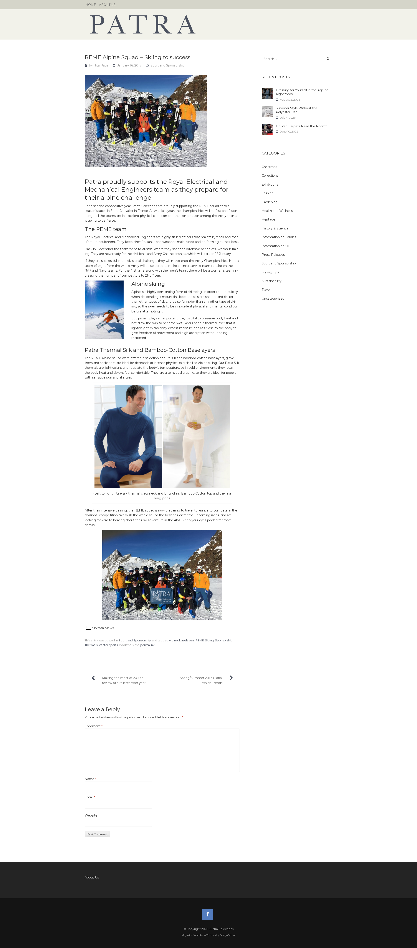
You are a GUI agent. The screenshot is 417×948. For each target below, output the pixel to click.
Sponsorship (224, 640)
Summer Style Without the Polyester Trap (296, 110)
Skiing (209, 640)
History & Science (275, 228)
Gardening (270, 202)
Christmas (269, 167)
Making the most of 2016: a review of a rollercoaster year (124, 680)
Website (91, 815)
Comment (94, 726)
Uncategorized (273, 299)
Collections (270, 176)
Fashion (267, 193)
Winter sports (108, 645)
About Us (107, 5)
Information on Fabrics (279, 237)
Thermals (91, 645)
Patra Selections (208, 24)
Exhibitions (270, 184)
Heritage (268, 219)
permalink (147, 645)
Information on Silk (276, 246)
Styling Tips (270, 272)
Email (90, 797)
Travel (266, 290)
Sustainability (271, 281)
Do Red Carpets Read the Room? (301, 126)
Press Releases (273, 255)
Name (90, 779)
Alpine (173, 640)
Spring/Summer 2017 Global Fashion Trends (201, 680)
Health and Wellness (277, 211)
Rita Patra (101, 65)
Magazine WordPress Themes (199, 935)
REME (200, 640)
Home (91, 5)
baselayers (186, 640)
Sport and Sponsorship (168, 65)
